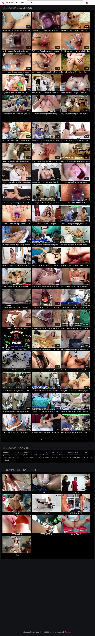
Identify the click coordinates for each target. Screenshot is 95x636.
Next (53, 439)
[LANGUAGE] (87, 2)
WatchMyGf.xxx (15, 2)
